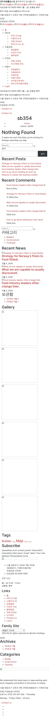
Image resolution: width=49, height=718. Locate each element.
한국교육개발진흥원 (19, 83)
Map (19, 541)
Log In (9, 621)
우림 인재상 (16, 61)
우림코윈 (15, 75)
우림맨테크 (15, 72)
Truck (30, 541)
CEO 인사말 (12, 598)
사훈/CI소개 (12, 601)
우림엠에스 (15, 69)
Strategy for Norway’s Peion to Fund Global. (22, 163)
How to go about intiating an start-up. (19, 172)
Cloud (13, 541)
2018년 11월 (12, 301)
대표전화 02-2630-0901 (10, 7)
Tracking (11, 243)
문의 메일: (4, 11)
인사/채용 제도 (17, 64)
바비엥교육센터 (17, 80)
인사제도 (10, 615)
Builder (10, 237)
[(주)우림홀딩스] (7, 4)
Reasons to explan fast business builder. (20, 175)
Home (27, 123)
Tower (26, 541)
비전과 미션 (16, 52)
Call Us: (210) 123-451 (10, 694)
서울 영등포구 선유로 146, (11, 15)
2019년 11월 (13, 299)
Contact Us (7, 109)
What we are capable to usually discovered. (21, 166)
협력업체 (15, 55)
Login (7, 86)
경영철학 (15, 49)
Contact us (6, 702)
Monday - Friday (7, 698)
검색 (4, 148)
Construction (13, 240)
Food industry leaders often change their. (20, 169)
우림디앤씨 (15, 78)
